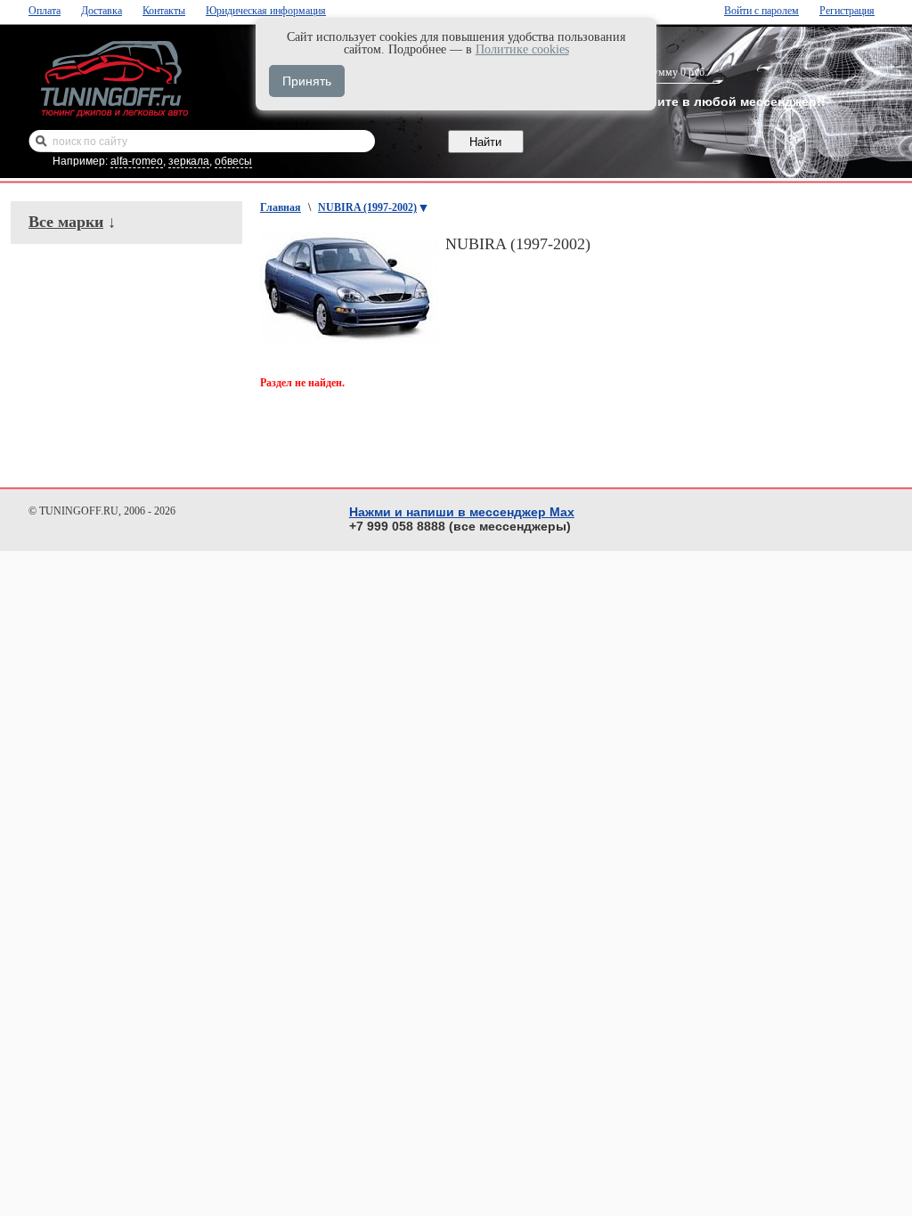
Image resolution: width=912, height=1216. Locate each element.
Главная (280, 207)
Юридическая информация (266, 10)
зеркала (188, 161)
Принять (306, 81)
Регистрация (847, 10)
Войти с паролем (761, 10)
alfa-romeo (136, 161)
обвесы (233, 161)
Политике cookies (522, 49)
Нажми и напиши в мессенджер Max (461, 512)
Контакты (163, 10)
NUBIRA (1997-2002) (367, 207)
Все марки (65, 222)
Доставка (101, 10)
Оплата (44, 10)
